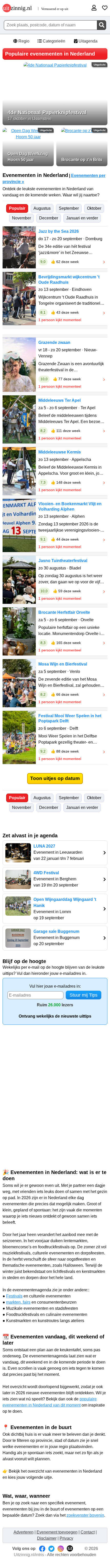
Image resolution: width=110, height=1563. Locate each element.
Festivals (14, 1296)
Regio (23, 41)
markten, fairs (18, 1302)
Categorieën (53, 41)
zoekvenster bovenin (85, 1515)
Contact (88, 1532)
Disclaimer (47, 1538)
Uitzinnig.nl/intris (29, 1555)
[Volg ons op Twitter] (51, 1548)
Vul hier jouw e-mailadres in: (55, 986)
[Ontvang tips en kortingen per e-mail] (69, 1548)
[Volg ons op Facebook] (42, 1548)
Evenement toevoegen (57, 1532)
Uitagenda (87, 41)
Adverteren (24, 1532)
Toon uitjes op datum (55, 778)
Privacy (66, 1538)
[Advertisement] (55, 1087)
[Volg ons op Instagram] (60, 1548)
